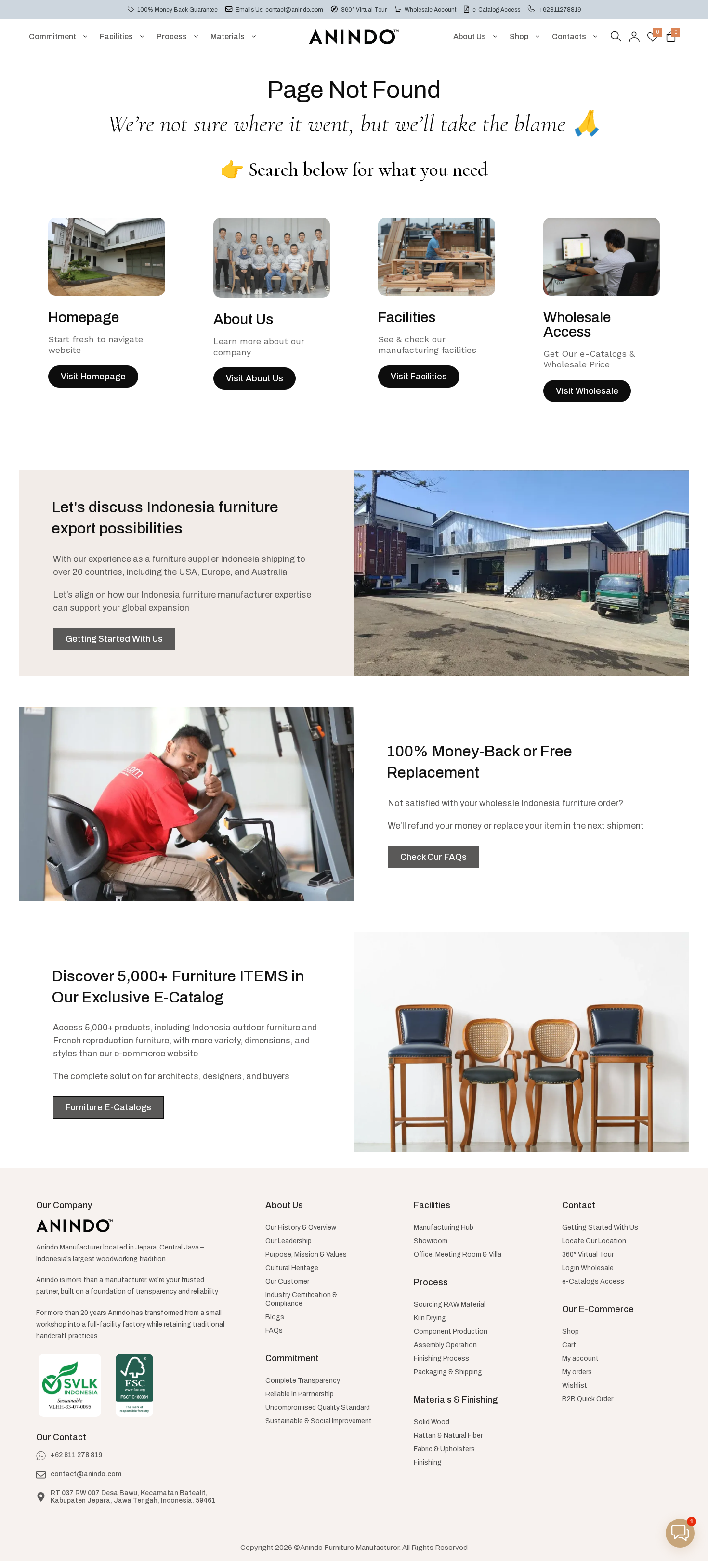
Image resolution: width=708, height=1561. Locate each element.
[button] (680, 1533)
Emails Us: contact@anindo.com (279, 9)
